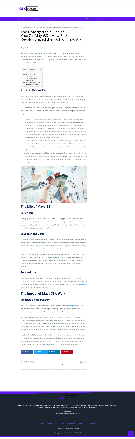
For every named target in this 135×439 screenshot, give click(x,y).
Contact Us (113, 19)
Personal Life (29, 80)
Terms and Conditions (67, 424)
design (38, 243)
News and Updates (30, 27)
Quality (27, 141)
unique (66, 122)
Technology (48, 19)
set (37, 341)
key (29, 317)
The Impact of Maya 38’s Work (31, 82)
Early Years (29, 76)
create (53, 323)
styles (80, 60)
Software (62, 19)
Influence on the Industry (32, 84)
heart (59, 119)
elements (83, 284)
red (28, 138)
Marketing (74, 19)
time (37, 99)
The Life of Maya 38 (29, 74)
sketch (82, 144)
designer (72, 306)
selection (42, 249)
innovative (24, 312)
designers (57, 257)
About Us (100, 19)
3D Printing (87, 19)
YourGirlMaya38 (28, 72)
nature (32, 284)
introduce (39, 54)
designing (50, 326)
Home (20, 19)
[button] (27, 352)
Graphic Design (33, 19)
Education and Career (31, 78)
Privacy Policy (52, 424)
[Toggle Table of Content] (39, 69)
